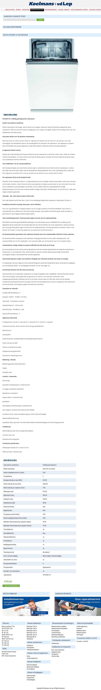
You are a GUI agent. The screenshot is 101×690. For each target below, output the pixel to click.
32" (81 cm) (5, 632)
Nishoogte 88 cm (31, 637)
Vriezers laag (55, 656)
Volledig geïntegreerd (33, 649)
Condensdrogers (56, 632)
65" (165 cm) (5, 643)
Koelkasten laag (56, 652)
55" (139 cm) (5, 641)
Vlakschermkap (31, 675)
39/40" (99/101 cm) (7, 635)
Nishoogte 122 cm (32, 632)
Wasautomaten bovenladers (59, 628)
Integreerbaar (30, 677)
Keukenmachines (81, 632)
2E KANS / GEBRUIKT (64, 9)
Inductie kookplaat (32, 665)
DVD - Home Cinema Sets (9, 656)
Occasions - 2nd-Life (82, 641)
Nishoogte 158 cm (32, 628)
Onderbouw (30, 639)
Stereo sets (5, 654)
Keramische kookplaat (33, 667)
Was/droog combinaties (58, 637)
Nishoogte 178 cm (32, 626)
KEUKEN (18, 9)
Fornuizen (79, 628)
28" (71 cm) (5, 630)
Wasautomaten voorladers (59, 626)
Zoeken (40, 20)
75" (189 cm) (5, 645)
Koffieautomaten (81, 630)
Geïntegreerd (30, 647)
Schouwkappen (31, 680)
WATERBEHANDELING (51, 9)
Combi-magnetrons (32, 658)
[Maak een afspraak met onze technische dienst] (26, 615)
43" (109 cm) (5, 637)
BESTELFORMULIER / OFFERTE (79, 9)
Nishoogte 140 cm (32, 630)
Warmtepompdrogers (57, 635)
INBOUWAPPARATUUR (37, 9)
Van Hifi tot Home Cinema (9, 651)
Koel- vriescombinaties (58, 650)
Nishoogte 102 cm (32, 635)
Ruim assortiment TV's (8, 626)
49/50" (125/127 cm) (7, 639)
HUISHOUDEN (25, 9)
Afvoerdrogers (56, 630)
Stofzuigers (80, 635)
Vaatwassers (55, 643)
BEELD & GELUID (10, 9)
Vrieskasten (55, 654)
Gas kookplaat (31, 669)
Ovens (28, 656)
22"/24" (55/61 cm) (7, 628)
